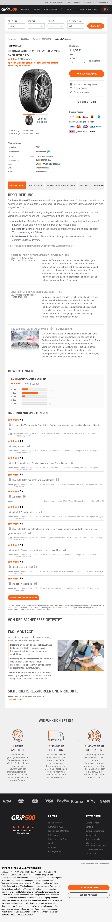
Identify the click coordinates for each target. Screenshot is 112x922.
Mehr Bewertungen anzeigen (23, 598)
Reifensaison (74, 21)
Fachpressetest (55, 822)
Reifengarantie (54, 851)
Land (50, 843)
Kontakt (87, 2)
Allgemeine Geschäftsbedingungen (96, 844)
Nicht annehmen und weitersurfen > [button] (95, 863)
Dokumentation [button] (15, 699)
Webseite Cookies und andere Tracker (17, 914)
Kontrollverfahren (61, 607)
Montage (84, 185)
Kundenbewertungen (53, 2)
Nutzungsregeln (92, 839)
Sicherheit (99, 185)
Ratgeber (52, 847)
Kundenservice (92, 822)
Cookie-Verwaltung (94, 849)
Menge (73, 58)
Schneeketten (50, 9)
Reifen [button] (24, 9)
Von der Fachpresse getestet (61, 185)
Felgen (37, 9)
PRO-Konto (53, 835)
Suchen (95, 26)
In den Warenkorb (88, 74)
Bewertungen (35, 185)
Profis (76, 2)
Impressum (90, 853)
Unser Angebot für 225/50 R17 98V (24, 133)
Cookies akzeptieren (89, 888)
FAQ (68, 2)
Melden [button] (11, 434)
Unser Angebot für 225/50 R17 (22, 130)
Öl (62, 9)
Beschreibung (16, 185)
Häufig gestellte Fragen (58, 839)
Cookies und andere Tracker (42, 900)
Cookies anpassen (88, 895)
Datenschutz (91, 835)
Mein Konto (103, 2)
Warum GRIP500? (56, 826)
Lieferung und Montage (86, 9)
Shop (68, 9)
